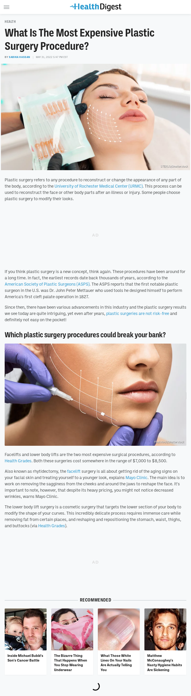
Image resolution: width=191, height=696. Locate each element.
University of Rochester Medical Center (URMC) (99, 186)
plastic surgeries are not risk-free (137, 313)
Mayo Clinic (136, 477)
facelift (74, 471)
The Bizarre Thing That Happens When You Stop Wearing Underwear (70, 662)
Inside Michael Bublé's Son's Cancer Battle (25, 657)
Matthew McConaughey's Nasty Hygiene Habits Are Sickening (164, 662)
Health (10, 22)
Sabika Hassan (19, 57)
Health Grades (18, 460)
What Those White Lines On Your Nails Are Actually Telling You (116, 662)
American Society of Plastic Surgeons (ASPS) (47, 284)
